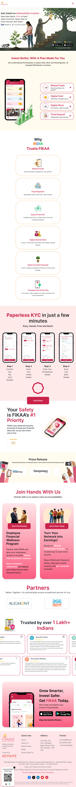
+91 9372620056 (65, 745)
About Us (24, 743)
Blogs (23, 749)
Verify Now (38, 401)
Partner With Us (27, 753)
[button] (57, 87)
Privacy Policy (40, 772)
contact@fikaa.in (65, 740)
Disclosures (50, 772)
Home (23, 740)
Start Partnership (19, 526)
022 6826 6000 (65, 743)
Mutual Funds (26, 746)
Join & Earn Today (56, 526)
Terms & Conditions (28, 772)
